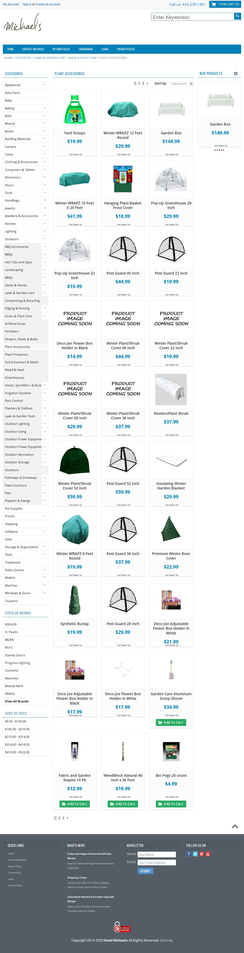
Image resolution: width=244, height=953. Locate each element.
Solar (8, 539)
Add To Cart (173, 722)
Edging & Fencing (17, 308)
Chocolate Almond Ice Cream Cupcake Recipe (90, 899)
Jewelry (10, 208)
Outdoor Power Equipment (24, 439)
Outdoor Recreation (19, 454)
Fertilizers (12, 331)
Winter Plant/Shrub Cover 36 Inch (123, 416)
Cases (9, 154)
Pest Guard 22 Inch (171, 273)
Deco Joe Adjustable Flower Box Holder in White (171, 628)
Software (11, 531)
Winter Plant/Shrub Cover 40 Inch (123, 346)
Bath (8, 116)
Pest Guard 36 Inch (123, 553)
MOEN (9, 640)
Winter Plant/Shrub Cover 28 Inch (74, 416)
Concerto (11, 670)
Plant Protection (16, 354)
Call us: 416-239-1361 (187, 4)
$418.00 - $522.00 (17, 752)
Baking (9, 108)
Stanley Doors (15, 655)
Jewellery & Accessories (21, 216)
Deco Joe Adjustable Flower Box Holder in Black (74, 698)
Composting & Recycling (22, 301)
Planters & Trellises (18, 408)
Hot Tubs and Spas (18, 262)
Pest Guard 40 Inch (123, 273)
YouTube (207, 854)
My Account (11, 4)
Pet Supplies (14, 508)
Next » (147, 83)
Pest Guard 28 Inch (123, 623)
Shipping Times (77, 877)
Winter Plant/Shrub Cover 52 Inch (74, 486)
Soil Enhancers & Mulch (22, 362)
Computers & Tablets (20, 170)
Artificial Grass (15, 324)
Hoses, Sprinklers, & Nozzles (25, 385)
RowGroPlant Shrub (171, 413)
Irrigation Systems (18, 393)
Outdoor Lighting (17, 424)
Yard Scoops (74, 133)
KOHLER (11, 624)
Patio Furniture (16, 485)
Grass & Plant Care (82, 58)
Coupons (11, 601)
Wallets (10, 578)
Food (8, 193)
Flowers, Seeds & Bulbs (21, 339)
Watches (11, 585)
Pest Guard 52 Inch (123, 483)
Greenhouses (14, 378)
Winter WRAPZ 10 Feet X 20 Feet (74, 205)
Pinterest (201, 854)
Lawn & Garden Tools (20, 416)
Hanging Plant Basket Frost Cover (122, 205)
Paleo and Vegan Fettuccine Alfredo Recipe (89, 856)
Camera (10, 147)
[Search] (237, 16)
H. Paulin (11, 632)
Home (8, 58)
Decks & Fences (16, 285)
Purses (10, 516)
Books (9, 131)
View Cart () (229, 4)
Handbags (12, 200)
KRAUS (10, 694)
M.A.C (9, 647)
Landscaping (14, 270)
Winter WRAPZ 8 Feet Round (74, 556)
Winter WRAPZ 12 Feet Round (123, 135)
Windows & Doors (18, 593)
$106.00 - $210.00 (17, 729)
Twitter (195, 854)
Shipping (11, 524)
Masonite (11, 678)
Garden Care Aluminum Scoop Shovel (171, 696)
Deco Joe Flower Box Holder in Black (74, 346)
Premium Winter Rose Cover (171, 556)
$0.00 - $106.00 (15, 721)
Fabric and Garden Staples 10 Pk (75, 778)
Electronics (13, 177)
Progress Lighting (17, 663)
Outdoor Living (15, 431)
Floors (9, 185)
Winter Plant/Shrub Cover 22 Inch (171, 346)
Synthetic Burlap (74, 623)
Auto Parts (12, 93)
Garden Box (171, 133)
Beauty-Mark (14, 686)
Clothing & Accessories (21, 162)
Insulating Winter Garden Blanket (171, 486)
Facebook (189, 854)
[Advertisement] (171, 33)
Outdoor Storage (17, 462)
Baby (8, 100)
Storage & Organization (22, 547)
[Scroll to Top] (236, 827)
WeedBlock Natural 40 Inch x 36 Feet (123, 778)
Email (131, 862)
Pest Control (14, 401)
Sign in (27, 4)
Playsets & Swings (17, 501)
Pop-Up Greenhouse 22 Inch (75, 275)
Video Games (14, 570)
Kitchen (10, 224)
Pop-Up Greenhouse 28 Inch (171, 205)
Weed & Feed (14, 370)
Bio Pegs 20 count (171, 775)
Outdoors (23, 58)
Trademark (13, 562)
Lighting (10, 231)
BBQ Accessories (17, 247)
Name (131, 854)
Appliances (13, 85)
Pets (8, 493)
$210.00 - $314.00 (17, 737)
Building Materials (18, 139)
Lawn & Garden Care (49, 58)
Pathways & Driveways (21, 478)
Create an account (48, 4)
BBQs (9, 254)
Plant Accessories (17, 347)
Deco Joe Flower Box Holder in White (123, 696)
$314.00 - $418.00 (17, 744)
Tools (8, 555)
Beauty (10, 123)
